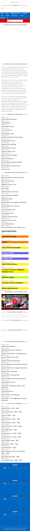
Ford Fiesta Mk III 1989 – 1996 (11, 460)
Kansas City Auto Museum (10, 361)
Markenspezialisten (15, 13)
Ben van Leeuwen (7, 181)
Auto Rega (5, 188)
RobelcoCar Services (8, 148)
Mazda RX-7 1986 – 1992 (9, 444)
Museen (7, 15)
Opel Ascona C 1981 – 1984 (10, 419)
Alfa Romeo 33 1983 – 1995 (10, 423)
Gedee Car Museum (8, 346)
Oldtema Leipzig (8, 277)
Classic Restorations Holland (11, 162)
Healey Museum (7, 391)
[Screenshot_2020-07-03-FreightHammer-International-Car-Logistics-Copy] (15, 508)
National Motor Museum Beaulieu (13, 379)
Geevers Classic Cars (8, 220)
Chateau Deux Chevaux (9, 192)
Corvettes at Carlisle (9, 236)
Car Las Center (6, 130)
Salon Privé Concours (9, 264)
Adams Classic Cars (8, 151)
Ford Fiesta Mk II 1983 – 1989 (11, 412)
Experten (24, 13)
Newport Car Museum (9, 371)
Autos (6, 13)
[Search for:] (15, 20)
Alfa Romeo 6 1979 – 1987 (10, 408)
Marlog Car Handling (8, 144)
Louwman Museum (8, 382)
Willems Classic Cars (8, 184)
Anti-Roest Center (7, 126)
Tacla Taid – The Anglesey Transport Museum (14, 399)
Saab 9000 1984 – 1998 (9, 430)
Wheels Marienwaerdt (10, 288)
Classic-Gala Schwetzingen (11, 248)
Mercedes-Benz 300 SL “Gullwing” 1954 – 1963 (13, 452)
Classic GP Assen (8, 253)
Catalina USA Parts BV (9, 217)
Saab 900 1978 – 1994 (8, 448)
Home (2, 13)
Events (21, 15)
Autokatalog (14, 15)
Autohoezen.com (7, 134)
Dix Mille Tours (7, 259)
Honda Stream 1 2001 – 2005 (11, 433)
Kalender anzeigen (6, 290)
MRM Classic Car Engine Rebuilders (14, 202)
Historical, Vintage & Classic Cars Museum (13, 387)
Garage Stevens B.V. (8, 141)
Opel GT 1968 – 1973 (8, 415)
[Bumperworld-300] (15, 477)
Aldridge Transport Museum (11, 350)
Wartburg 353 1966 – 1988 (10, 457)
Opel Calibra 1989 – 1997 (10, 440)
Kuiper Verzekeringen (9, 155)
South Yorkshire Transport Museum (14, 368)
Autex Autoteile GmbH (9, 195)
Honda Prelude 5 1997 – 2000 (11, 426)
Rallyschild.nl (6, 123)
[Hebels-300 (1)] (15, 493)
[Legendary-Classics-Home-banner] (15, 524)
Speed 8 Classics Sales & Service (12, 177)
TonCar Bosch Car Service (10, 206)
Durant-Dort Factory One (10, 375)
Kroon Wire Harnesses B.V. (10, 166)
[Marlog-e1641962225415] (15, 10)
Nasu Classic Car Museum (10, 395)
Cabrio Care (5, 169)
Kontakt (3, 17)
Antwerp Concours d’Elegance (12, 283)
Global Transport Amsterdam (12, 137)
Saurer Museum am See (10, 357)
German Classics (7, 159)
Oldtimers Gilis (6, 199)
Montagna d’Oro (7, 213)
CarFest (4, 242)
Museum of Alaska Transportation (13, 354)
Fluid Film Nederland (9, 119)
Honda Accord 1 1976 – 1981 (11, 437)
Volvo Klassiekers (7, 224)
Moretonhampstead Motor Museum (14, 364)
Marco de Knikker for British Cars (13, 227)
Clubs (2, 15)
